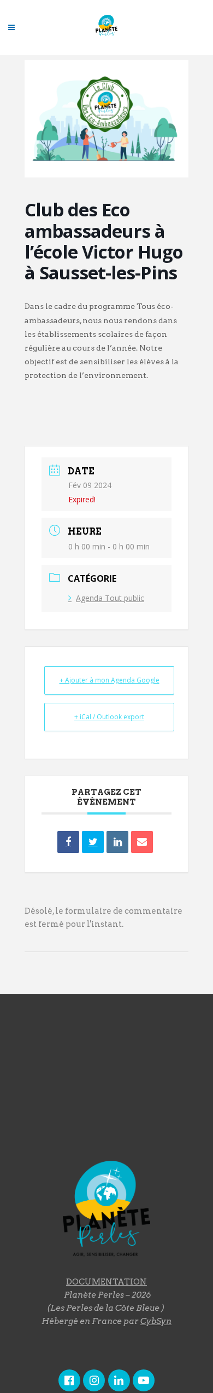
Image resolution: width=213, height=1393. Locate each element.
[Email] (142, 842)
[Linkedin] (117, 842)
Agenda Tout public (110, 598)
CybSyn (155, 1321)
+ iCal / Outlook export (109, 716)
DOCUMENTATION (106, 1282)
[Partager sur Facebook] (68, 842)
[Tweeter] (93, 842)
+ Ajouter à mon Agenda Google (109, 680)
